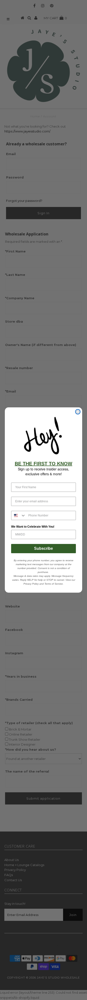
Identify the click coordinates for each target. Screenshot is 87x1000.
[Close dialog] (77, 411)
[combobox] (18, 515)
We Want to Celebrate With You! (32, 526)
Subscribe (43, 548)
